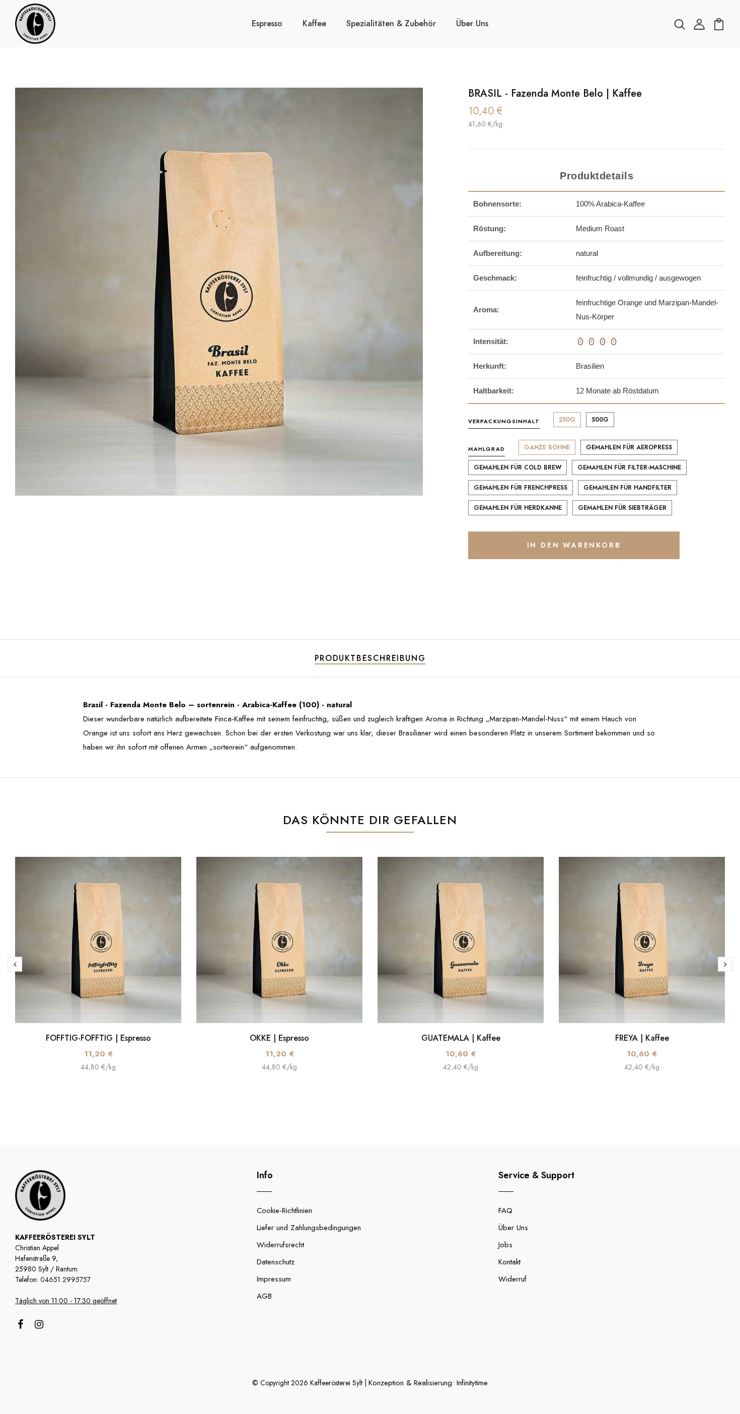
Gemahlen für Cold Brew (517, 467)
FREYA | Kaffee (642, 1038)
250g (567, 419)
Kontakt (509, 1261)
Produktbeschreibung (370, 658)
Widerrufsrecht (280, 1244)
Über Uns (472, 23)
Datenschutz (275, 1261)
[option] (98, 972)
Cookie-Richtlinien (284, 1210)
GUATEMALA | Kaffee (460, 1038)
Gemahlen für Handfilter (627, 487)
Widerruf (512, 1279)
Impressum (274, 1279)
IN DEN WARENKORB (574, 545)
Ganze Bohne (547, 447)
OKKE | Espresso (279, 1038)
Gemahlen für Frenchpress (520, 487)
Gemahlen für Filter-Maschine (629, 467)
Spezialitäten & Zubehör (391, 23)
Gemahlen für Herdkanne (518, 507)
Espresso (267, 23)
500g (600, 419)
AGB (264, 1296)
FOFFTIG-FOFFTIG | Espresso (98, 1038)
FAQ (505, 1210)
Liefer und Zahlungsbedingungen (309, 1227)
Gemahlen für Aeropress (629, 447)
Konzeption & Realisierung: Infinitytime (428, 1382)
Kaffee (314, 23)
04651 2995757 (65, 1279)
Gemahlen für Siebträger (622, 507)
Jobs (505, 1244)
